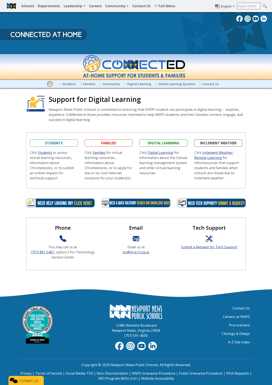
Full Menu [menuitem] (166, 6)
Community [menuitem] (115, 6)
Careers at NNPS (236, 316)
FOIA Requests (237, 373)
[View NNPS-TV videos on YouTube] (142, 345)
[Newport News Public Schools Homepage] (136, 311)
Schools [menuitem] (27, 6)
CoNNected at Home (46, 35)
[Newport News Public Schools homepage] (11, 6)
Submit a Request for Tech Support (209, 247)
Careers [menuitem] (95, 6)
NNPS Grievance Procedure (153, 373)
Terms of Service (48, 373)
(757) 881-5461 (42, 252)
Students (68, 84)
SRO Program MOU (118, 378)
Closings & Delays (236, 333)
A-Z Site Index (239, 342)
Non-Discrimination (112, 373)
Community (111, 84)
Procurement (239, 325)
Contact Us (210, 84)
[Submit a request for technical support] (209, 238)
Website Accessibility (157, 378)
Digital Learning (138, 84)
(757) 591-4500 (136, 335)
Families (88, 84)
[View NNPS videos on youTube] (255, 18)
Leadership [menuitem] (73, 6)
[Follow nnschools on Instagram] (247, 18)
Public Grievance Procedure (200, 373)
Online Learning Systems (176, 84)
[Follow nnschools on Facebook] (239, 18)
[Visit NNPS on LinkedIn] (264, 18)
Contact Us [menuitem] (141, 6)
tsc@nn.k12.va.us (136, 252)
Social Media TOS (79, 373)
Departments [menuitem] (49, 6)
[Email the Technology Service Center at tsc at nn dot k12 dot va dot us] (136, 238)
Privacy (26, 373)
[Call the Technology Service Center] (63, 238)
